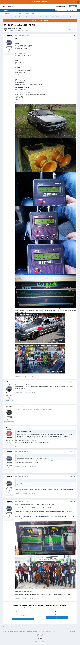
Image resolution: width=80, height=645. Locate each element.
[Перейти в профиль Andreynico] (9, 433)
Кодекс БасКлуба (6, 13)
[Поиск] (76, 10)
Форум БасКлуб (8, 6)
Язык (39, 638)
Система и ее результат (22, 30)
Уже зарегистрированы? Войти (60, 6)
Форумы (6, 10)
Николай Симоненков (16, 28)
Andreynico (9, 427)
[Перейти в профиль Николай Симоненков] (5, 29)
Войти (57, 617)
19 (11, 47)
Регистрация (73, 6)
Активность (27, 13)
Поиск (33, 13)
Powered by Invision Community (40, 641)
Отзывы (14, 13)
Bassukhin (9, 406)
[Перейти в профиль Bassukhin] (9, 412)
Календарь (20, 13)
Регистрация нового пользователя (23, 618)
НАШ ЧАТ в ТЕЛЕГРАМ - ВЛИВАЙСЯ (39, 1)
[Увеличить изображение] (45, 120)
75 (11, 438)
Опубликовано (22, 35)
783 (12, 417)
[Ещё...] (75, 35)
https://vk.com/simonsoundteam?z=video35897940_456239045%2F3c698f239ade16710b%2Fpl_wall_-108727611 (43, 594)
